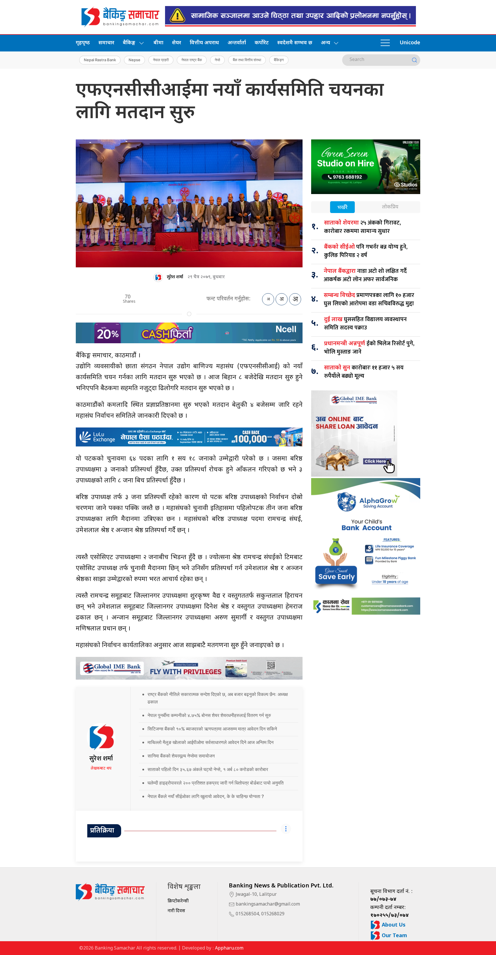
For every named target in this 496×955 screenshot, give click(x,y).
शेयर (176, 43)
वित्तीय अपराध (204, 43)
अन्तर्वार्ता (237, 43)
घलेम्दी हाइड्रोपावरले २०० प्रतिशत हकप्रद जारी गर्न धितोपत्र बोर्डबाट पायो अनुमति (216, 783)
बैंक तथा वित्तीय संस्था (247, 59)
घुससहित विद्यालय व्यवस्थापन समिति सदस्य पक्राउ (365, 324)
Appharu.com (229, 949)
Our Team (393, 936)
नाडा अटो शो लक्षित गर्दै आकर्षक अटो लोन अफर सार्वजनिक (365, 275)
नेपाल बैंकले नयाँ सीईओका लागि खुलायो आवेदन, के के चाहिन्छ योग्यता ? (206, 796)
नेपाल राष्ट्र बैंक (191, 59)
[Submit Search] (414, 60)
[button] (385, 43)
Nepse (134, 59)
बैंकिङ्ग (279, 59)
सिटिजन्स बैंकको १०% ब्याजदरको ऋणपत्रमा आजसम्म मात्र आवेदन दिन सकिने (212, 729)
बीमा (158, 43)
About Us (393, 925)
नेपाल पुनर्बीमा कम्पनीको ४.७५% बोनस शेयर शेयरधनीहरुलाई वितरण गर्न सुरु (209, 715)
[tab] (342, 207)
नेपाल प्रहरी (161, 59)
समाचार (106, 43)
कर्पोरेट (262, 43)
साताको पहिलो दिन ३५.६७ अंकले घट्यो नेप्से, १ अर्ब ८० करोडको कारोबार (208, 769)
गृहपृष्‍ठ (83, 43)
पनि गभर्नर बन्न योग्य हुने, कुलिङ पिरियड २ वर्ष (366, 251)
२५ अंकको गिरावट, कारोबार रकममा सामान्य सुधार (362, 227)
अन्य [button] (325, 43)
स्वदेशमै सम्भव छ (294, 43)
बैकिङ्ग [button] (129, 43)
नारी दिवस (176, 911)
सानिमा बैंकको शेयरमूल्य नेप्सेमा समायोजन (181, 756)
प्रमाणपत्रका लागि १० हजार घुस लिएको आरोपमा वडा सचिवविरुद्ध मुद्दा (369, 299)
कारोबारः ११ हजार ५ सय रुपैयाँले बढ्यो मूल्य (364, 372)
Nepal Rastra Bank (100, 59)
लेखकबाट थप (101, 768)
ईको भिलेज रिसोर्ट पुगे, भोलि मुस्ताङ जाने (369, 348)
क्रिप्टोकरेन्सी (178, 901)
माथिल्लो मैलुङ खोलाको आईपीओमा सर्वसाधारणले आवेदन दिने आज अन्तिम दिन (211, 742)
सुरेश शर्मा (175, 277)
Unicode (410, 43)
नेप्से (217, 59)
